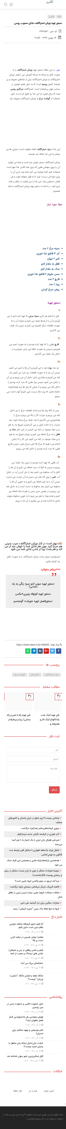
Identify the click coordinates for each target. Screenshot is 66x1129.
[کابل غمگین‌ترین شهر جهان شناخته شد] (33, 1059)
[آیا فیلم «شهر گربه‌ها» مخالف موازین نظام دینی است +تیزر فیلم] (33, 928)
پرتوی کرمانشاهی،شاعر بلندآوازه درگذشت (40, 828)
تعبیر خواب (48, 1091)
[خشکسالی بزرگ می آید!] (33, 967)
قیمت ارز (33, 1091)
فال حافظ (17, 1091)
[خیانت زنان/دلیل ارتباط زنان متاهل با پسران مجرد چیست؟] (33, 1047)
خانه (59, 16)
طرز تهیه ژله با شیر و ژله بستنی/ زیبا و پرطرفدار (18, 717)
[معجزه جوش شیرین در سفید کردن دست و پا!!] (33, 941)
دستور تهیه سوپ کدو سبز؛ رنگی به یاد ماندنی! (33, 585)
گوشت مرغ (19, 675)
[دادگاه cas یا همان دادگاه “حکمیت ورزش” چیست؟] (33, 979)
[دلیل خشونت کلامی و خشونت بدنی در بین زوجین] (33, 1008)
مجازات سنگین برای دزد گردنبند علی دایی (39, 903)
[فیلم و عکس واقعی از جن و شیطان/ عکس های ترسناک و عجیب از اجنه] (33, 954)
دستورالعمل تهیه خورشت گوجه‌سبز (33, 601)
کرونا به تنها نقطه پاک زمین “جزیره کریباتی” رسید (36, 909)
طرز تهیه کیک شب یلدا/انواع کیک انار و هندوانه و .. (49, 719)
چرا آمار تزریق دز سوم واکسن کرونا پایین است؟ (37, 881)
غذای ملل (35, 675)
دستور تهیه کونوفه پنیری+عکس (33, 594)
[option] (47, 710)
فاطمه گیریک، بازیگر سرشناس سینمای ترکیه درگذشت (34, 887)
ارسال (54, 790)
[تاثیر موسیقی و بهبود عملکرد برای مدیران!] (33, 1034)
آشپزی (51, 16)
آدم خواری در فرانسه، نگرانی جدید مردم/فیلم (38, 834)
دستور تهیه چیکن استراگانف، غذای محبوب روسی (38, 23)
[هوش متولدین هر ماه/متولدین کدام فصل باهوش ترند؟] (33, 1021)
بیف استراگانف (51, 675)
